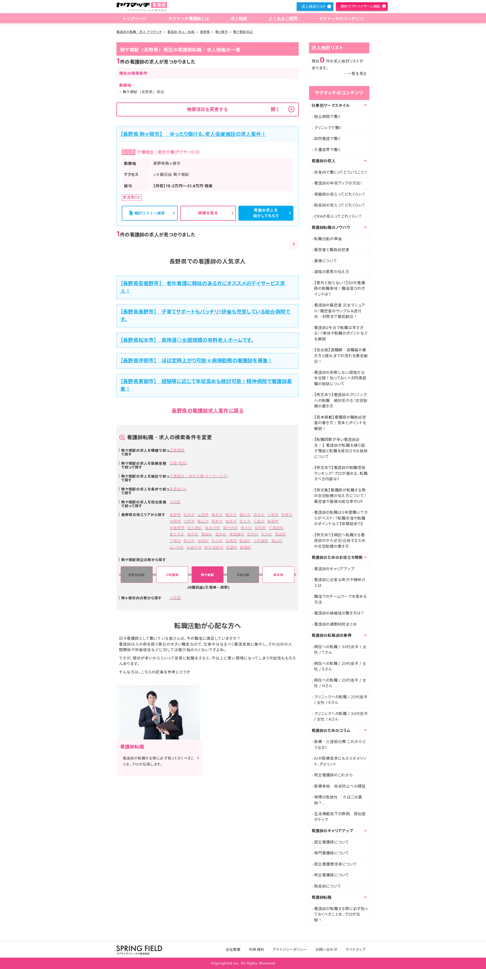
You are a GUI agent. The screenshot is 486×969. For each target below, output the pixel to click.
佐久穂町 (194, 528)
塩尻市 (231, 521)
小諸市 (273, 514)
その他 (175, 502)
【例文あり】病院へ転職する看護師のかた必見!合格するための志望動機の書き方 (340, 540)
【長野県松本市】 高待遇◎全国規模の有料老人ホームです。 (187, 340)
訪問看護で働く (327, 138)
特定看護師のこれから (333, 775)
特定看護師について (331, 875)
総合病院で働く (327, 116)
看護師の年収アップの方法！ (338, 183)
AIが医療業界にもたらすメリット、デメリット (340, 761)
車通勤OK (178, 489)
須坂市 (259, 514)
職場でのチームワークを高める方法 (340, 599)
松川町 (266, 534)
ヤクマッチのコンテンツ (341, 18)
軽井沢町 (212, 528)
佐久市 (245, 521)
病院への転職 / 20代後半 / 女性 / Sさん (340, 666)
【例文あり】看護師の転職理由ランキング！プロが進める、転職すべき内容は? (341, 473)
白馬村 (231, 541)
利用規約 (256, 949)
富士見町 (177, 534)
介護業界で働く (327, 149)
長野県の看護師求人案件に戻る (208, 411)
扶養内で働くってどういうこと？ (340, 172)
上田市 (203, 514)
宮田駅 (278, 575)
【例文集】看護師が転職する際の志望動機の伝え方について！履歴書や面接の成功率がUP (340, 496)
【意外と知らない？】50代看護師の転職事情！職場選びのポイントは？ (339, 288)
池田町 (203, 541)
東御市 (273, 521)
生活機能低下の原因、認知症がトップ (340, 816)
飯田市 (231, 514)
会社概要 (233, 949)
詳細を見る (208, 213)
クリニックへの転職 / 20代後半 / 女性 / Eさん (341, 699)
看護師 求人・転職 (181, 32)
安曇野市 (177, 528)
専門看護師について (331, 853)
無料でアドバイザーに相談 (360, 6)
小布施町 (261, 541)
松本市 (189, 514)
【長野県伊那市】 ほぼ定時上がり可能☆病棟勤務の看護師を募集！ (196, 361)
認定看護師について (331, 842)
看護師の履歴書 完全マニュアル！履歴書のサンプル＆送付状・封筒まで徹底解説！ (339, 311)
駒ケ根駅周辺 (243, 32)
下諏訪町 (276, 528)
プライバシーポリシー (290, 949)
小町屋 (175, 597)
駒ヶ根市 (221, 32)
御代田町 (230, 528)
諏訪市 (245, 514)
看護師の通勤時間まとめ (335, 624)
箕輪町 (207, 534)
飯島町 (221, 534)
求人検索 (239, 18)
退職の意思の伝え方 (331, 271)
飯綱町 (245, 547)
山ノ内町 (177, 547)
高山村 (276, 541)
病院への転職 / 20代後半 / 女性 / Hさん (340, 683)
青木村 (246, 528)
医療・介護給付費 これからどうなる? (340, 744)
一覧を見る (357, 73)
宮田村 (252, 534)
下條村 (175, 541)
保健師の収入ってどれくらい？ (339, 194)
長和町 (260, 528)
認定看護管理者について (335, 864)
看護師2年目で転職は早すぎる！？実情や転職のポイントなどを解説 (341, 333)
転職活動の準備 (328, 238)
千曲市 (259, 521)
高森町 (280, 534)
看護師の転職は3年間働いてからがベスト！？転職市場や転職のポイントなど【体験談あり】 (341, 518)
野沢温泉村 (213, 547)
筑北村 (189, 541)
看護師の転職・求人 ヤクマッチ (139, 32)
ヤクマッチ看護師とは (188, 18)
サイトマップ (356, 949)
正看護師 (177, 450)
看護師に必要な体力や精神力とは (340, 582)
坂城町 (245, 541)
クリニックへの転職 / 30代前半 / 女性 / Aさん (341, 716)
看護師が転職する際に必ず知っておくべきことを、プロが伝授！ (341, 914)
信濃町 (231, 547)
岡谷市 (217, 514)
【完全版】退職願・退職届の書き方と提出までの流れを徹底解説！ (341, 355)
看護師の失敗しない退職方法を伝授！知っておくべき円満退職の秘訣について (340, 378)
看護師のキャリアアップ (334, 568)
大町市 (189, 521)
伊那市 (287, 514)
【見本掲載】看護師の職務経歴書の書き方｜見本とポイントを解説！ (340, 423)
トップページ (134, 18)
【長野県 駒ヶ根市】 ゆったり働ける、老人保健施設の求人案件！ (193, 134)
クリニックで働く (328, 127)
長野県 (205, 32)
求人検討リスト (313, 6)
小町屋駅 (172, 575)
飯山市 (203, 521)
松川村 (217, 541)
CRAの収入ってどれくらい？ (338, 216)
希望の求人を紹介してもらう (266, 213)
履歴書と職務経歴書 (332, 249)
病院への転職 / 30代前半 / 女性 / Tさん (340, 649)
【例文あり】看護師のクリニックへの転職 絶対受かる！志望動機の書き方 (341, 400)
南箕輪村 (237, 534)
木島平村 (194, 547)
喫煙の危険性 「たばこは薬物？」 (338, 800)
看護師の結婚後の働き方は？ (339, 613)
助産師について (327, 886)
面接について (325, 260)
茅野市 (217, 521)
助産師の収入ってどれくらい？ (339, 205)
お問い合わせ (326, 949)
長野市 (175, 514)
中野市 (175, 521)
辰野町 (193, 534)
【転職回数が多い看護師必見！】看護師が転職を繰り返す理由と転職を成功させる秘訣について (341, 448)
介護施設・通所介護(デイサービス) (199, 476)
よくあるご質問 (283, 18)
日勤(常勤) (179, 463)
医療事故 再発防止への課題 (340, 786)
